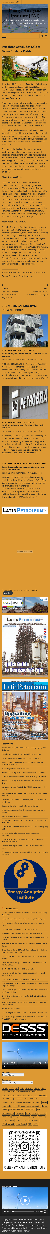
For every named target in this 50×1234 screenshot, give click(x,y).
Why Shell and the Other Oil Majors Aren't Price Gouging (21, 979)
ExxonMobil (7, 1106)
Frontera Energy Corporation (30, 1106)
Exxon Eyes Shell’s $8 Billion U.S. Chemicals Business (19, 929)
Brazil (13, 272)
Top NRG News (11, 908)
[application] (25, 1200)
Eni (26, 1099)
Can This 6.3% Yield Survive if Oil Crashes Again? (18, 969)
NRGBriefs (20, 1113)
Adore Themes (23, 1231)
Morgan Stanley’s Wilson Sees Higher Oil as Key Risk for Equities (23, 919)
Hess (45, 1106)
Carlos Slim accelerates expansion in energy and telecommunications (23, 468)
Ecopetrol (19, 1099)
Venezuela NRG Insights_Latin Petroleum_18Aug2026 (20, 590)
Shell (18, 1120)
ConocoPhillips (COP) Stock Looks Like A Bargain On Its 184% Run (24, 1013)
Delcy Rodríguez (40, 1095)
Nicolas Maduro (8, 1113)
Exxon (44, 1102)
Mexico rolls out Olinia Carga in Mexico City (16, 816)
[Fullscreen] (45, 1211)
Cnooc (40, 1092)
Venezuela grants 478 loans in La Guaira (15, 769)
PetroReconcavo (26, 276)
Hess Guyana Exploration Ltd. (13, 1110)
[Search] (46, 36)
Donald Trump (8, 1099)
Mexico (38, 464)
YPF (29, 1124)
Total (24, 1120)
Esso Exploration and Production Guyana (25, 1102)
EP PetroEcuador (36, 1099)
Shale (12, 1120)
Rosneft (42, 1117)
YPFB (35, 1124)
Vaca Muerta (21, 1124)
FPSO (16, 1106)
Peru (44, 464)
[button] (25, 1200)
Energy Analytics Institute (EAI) (25, 13)
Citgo (43, 1088)
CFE (22, 1088)
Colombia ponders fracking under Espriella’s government (21, 754)
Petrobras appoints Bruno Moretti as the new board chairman (24, 354)
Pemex (43, 1113)
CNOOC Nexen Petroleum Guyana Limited (17, 1095)
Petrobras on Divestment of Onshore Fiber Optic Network (23, 426)
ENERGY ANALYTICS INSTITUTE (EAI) (14, 359)
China (37, 1088)
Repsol (34, 1117)
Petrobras (13, 276)
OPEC (28, 1113)
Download (7, 593)
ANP (11, 1088)
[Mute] (41, 1211)
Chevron (29, 1088)
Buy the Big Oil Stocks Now (11, 1009)
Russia (5, 1120)
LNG (38, 1110)
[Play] (5, 1211)
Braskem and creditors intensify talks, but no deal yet (20, 806)
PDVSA (35, 1113)
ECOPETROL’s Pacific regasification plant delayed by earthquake (24, 777)
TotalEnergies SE (8, 1124)
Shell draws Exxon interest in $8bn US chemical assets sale (22, 933)
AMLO (5, 1088)
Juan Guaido (30, 1110)
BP (17, 1088)
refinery (15, 1117)
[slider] (23, 1211)
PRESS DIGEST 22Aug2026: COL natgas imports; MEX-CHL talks (23, 773)
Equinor (5, 1102)
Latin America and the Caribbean (31, 272)
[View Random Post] (42, 36)
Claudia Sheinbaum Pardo (26, 1092)
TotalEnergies (33, 1120)
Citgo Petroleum (8, 1092)
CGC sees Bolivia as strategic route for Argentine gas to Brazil (22, 758)
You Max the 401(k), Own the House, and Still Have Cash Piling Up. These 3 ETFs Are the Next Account (24, 1018)
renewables (25, 1117)
